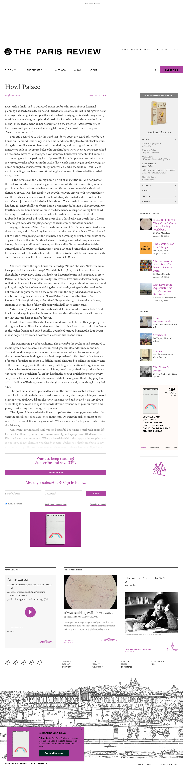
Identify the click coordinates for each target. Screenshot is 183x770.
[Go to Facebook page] (15, 662)
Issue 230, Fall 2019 (97, 95)
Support (66, 664)
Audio (77, 69)
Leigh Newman (12, 95)
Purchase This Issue (159, 132)
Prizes (124, 664)
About (93, 69)
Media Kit (96, 664)
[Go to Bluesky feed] (31, 662)
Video (153, 664)
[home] (52, 52)
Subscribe (171, 69)
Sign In (174, 49)
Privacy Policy (144, 764)
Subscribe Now (53, 753)
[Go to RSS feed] (39, 662)
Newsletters (151, 49)
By (126, 581)
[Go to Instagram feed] (7, 662)
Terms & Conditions (168, 764)
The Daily (10, 69)
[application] (30, 626)
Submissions (97, 667)
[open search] (155, 69)
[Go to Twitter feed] (23, 662)
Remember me (15, 503)
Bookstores (126, 667)
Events (124, 49)
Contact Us (67, 667)
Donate (135, 49)
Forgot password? (98, 503)
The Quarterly (36, 69)
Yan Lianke (130, 585)
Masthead (125, 661)
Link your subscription (55, 503)
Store (165, 49)
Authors (60, 69)
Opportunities (157, 661)
